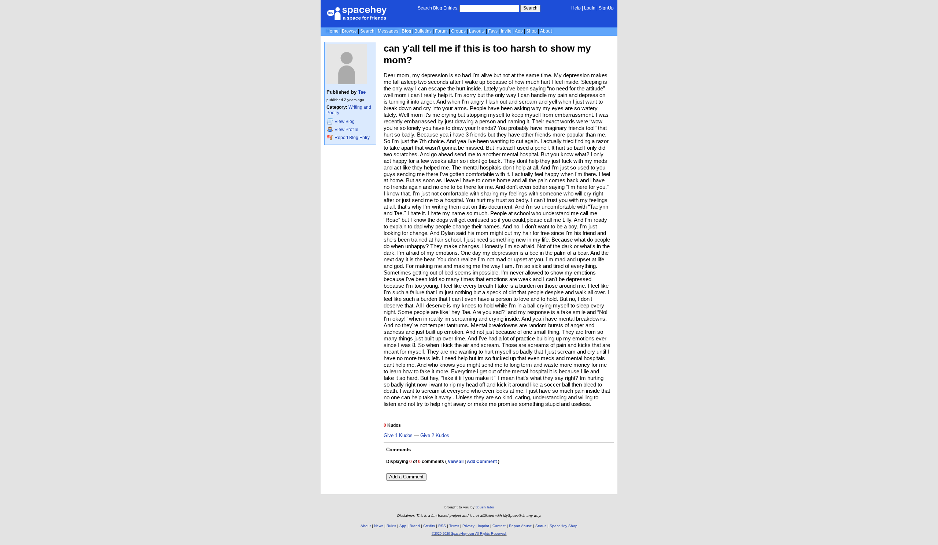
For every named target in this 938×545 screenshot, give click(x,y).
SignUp (606, 8)
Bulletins (423, 31)
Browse (349, 31)
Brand (415, 526)
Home (332, 31)
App (519, 31)
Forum (441, 31)
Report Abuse (520, 526)
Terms (454, 526)
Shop (531, 31)
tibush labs (485, 507)
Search (530, 8)
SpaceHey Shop (563, 526)
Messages (388, 31)
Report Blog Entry (351, 137)
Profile (346, 129)
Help (576, 8)
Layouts (477, 31)
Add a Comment (406, 476)
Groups (458, 31)
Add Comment (482, 461)
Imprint (483, 526)
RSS (442, 526)
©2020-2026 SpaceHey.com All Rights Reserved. (469, 533)
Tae (362, 92)
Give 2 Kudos (434, 435)
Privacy (468, 526)
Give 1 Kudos (398, 435)
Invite (506, 31)
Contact (499, 526)
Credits (429, 526)
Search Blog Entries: (438, 8)
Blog (406, 31)
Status (540, 526)
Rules (391, 526)
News (378, 526)
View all (456, 461)
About (546, 31)
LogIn (589, 8)
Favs (493, 31)
